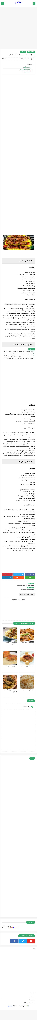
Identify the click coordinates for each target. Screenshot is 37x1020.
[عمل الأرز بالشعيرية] (27, 682)
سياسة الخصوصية (28, 1002)
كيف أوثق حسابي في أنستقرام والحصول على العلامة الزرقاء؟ (18, 351)
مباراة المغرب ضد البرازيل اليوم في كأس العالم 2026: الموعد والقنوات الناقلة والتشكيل (18, 356)
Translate (16, 928)
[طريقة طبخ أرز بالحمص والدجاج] (10, 682)
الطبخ (23, 51)
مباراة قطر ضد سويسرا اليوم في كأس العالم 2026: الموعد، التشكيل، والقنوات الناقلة (18, 358)
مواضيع (18, 3)
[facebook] (14, 941)
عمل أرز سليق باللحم (11, 666)
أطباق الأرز (31, 51)
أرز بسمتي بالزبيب (26, 72)
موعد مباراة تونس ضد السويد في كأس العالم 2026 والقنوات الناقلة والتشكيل (18, 354)
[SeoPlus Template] (27, 1006)
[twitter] (23, 941)
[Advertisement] (18, 28)
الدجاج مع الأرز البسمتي (25, 69)
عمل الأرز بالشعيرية (28, 690)
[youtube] (31, 941)
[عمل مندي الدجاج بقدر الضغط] (27, 634)
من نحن (31, 996)
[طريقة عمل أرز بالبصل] (27, 658)
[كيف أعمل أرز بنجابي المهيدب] (10, 634)
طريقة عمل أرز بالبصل (27, 666)
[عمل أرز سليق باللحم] (10, 658)
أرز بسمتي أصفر (27, 67)
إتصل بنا (31, 999)
